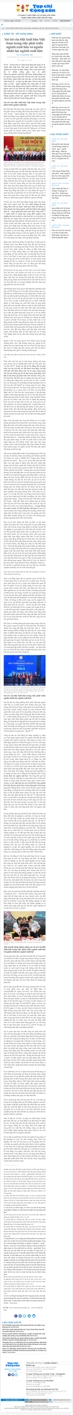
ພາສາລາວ (34, 21)
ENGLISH (47, 21)
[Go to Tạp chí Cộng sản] (36, 8)
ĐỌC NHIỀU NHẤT (60, 134)
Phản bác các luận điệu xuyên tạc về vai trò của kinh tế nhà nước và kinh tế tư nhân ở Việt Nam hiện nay (61, 75)
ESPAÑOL (55, 21)
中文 (41, 21)
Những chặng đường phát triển (12, 1370)
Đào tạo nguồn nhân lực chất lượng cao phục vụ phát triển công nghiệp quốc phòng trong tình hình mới (23, 1335)
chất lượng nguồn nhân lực (19, 1308)
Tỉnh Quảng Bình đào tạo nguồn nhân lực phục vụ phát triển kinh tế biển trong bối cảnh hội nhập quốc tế (24, 1339)
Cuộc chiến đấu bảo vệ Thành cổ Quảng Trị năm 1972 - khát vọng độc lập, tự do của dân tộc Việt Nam (61, 193)
